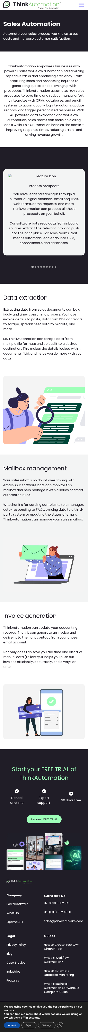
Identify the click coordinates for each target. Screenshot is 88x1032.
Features (13, 980)
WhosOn (13, 913)
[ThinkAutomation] (32, 5)
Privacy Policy (16, 945)
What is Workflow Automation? (56, 960)
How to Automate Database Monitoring (59, 973)
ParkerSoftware (17, 904)
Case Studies (16, 963)
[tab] (32, 267)
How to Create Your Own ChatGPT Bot (61, 947)
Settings (46, 1025)
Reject (29, 1025)
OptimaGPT (15, 922)
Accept (12, 1025)
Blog (9, 954)
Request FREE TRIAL (44, 819)
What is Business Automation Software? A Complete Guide (61, 988)
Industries (13, 972)
